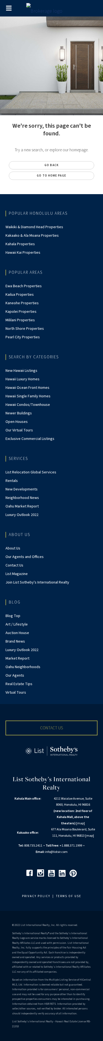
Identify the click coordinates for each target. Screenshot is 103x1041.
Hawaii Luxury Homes (22, 379)
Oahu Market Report (22, 506)
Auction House (17, 633)
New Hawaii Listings (21, 370)
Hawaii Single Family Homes (28, 396)
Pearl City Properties (22, 337)
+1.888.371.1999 (71, 845)
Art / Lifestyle (16, 624)
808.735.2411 (33, 845)
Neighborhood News (22, 498)
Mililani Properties (20, 320)
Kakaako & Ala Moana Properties (32, 235)
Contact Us (14, 565)
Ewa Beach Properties (23, 286)
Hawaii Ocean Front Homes (27, 387)
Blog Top (12, 616)
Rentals (11, 481)
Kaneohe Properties (22, 303)
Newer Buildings (18, 413)
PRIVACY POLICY (36, 896)
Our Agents (14, 675)
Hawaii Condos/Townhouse (27, 405)
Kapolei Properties (21, 311)
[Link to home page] (51, 9)
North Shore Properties (24, 328)
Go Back (51, 165)
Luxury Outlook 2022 (21, 515)
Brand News (15, 641)
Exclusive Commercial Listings (29, 439)
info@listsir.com (56, 852)
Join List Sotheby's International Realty (37, 582)
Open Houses (16, 422)
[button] (51, 728)
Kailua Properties (19, 294)
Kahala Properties (20, 244)
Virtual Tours (15, 692)
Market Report (17, 658)
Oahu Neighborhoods (22, 667)
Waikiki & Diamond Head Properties (34, 227)
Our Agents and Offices (24, 557)
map (80, 823)
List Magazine (16, 574)
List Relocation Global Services (30, 472)
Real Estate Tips (18, 684)
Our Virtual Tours (19, 430)
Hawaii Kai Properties (22, 252)
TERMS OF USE (68, 896)
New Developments (21, 489)
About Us (12, 548)
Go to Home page (51, 176)
